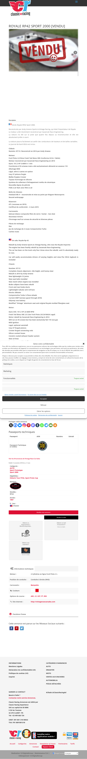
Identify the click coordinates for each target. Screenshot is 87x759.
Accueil (12, 744)
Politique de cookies (31, 415)
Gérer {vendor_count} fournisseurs (16, 394)
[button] (83, 344)
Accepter (43, 399)
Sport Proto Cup (31, 478)
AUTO (12, 468)
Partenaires (62, 744)
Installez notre (45, 735)
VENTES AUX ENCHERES (55, 677)
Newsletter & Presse (48, 744)
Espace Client (48, 747)
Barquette (35, 585)
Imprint (60, 415)
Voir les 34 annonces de (24, 459)
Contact (36, 747)
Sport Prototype (16, 470)
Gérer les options (43, 411)
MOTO (48, 673)
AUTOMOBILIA (52, 680)
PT (42, 596)
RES (45, 596)
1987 (11, 500)
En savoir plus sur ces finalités (37, 394)
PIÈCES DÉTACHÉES (53, 684)
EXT (39, 596)
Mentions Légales (15, 666)
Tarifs (72, 744)
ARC (32, 596)
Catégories (22, 744)
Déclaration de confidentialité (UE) (22, 670)
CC (36, 596)
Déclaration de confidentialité (47, 415)
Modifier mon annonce (43, 512)
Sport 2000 (14, 472)
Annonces (33, 744)
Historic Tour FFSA (17, 478)
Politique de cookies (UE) (18, 673)
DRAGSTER (50, 670)
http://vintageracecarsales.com (43, 602)
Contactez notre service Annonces (22, 698)
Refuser (43, 405)
